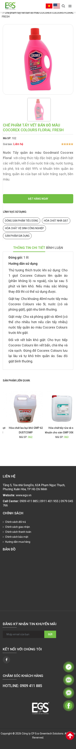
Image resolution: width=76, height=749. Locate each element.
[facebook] (6, 659)
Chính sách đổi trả (15, 521)
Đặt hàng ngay (38, 198)
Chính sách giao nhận (17, 526)
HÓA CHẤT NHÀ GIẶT (56, 220)
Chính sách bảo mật (16, 536)
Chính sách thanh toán (18, 531)
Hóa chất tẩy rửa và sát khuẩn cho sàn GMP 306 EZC (58, 430)
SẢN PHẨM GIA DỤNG (17, 235)
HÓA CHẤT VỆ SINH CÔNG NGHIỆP (24, 228)
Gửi (50, 634)
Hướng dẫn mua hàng (17, 541)
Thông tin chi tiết (29, 248)
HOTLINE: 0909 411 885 (22, 686)
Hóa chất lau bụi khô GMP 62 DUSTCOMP (22, 430)
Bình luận (54, 248)
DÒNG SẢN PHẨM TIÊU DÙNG (21, 220)
